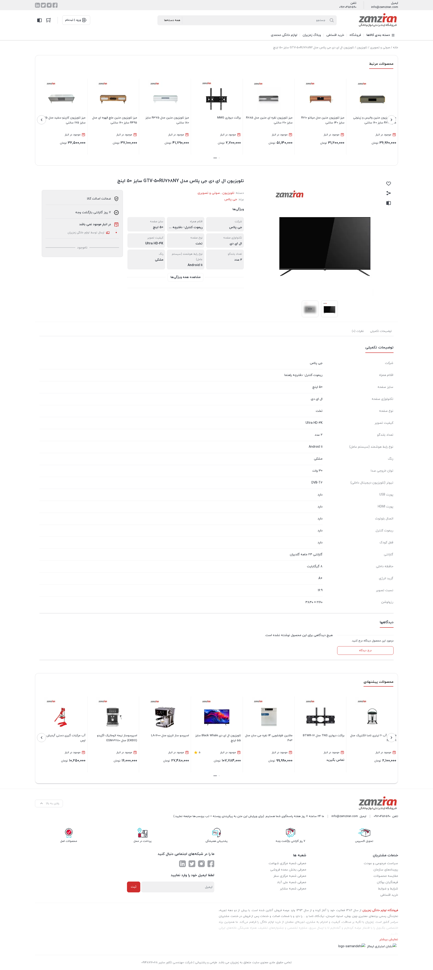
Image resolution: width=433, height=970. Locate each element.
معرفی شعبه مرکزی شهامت (287, 863)
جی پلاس (230, 199)
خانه (395, 48)
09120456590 (347, 7)
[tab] (381, 331)
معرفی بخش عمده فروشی (288, 870)
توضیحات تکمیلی (381, 331)
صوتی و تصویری (380, 48)
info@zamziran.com (384, 7)
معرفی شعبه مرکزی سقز (289, 876)
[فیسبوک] (55, 5)
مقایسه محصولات (385, 876)
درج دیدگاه (365, 650)
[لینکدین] (37, 5)
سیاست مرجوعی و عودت (381, 863)
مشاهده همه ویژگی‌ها (185, 277)
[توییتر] (43, 5)
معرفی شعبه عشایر (293, 889)
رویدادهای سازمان (385, 870)
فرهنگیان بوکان (387, 882)
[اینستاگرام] (49, 5)
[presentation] (391, 119)
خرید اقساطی (389, 895)
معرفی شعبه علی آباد (291, 882)
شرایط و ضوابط (388, 889)
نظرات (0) (358, 331)
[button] (219, 157)
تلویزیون (362, 48)
